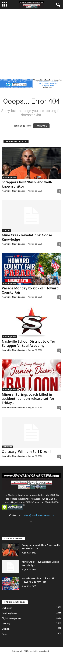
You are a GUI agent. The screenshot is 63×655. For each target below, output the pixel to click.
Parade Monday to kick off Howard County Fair (30, 290)
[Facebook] (31, 522)
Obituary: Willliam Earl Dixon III (27, 451)
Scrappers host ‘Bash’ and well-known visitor (27, 184)
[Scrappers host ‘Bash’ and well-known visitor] (31, 163)
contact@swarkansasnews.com (38, 515)
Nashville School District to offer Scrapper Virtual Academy (28, 343)
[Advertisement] (31, 42)
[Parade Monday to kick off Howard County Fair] (31, 269)
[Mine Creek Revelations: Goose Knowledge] (31, 216)
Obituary (6, 623)
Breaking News (9, 177)
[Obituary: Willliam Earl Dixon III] (31, 432)
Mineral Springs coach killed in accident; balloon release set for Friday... (28, 398)
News (4, 634)
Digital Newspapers (11, 618)
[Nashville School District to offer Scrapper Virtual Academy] (31, 322)
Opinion (6, 230)
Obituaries (7, 447)
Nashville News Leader (13, 190)
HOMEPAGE (41, 126)
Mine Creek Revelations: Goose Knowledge (27, 237)
